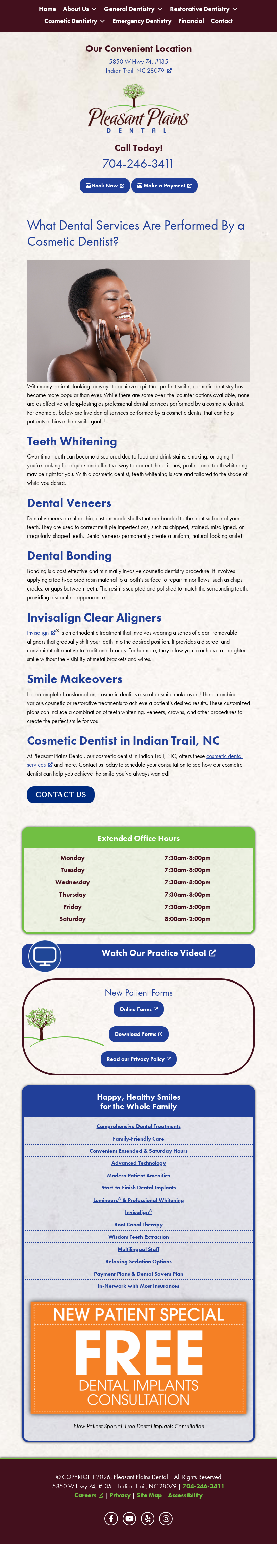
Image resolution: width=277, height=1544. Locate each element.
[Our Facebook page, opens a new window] (111, 1518)
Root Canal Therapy (138, 1224)
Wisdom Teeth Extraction (138, 1236)
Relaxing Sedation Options (138, 1261)
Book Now (104, 185)
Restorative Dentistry (200, 9)
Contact (222, 21)
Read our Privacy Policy (136, 1059)
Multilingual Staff (138, 1249)
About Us (76, 9)
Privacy (120, 1495)
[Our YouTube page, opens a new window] (129, 1518)
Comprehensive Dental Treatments (139, 1126)
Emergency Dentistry (142, 21)
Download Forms (135, 1034)
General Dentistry (129, 9)
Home (47, 9)
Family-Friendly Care (138, 1138)
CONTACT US (60, 794)
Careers (85, 1495)
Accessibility (185, 1495)
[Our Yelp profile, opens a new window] (147, 1518)
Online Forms (136, 1009)
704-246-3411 (138, 164)
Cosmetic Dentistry (70, 21)
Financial (191, 21)
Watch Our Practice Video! (154, 953)
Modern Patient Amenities (138, 1175)
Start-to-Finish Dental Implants (138, 1187)
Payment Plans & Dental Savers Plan (138, 1273)
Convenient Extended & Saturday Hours (139, 1150)
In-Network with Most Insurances (138, 1285)
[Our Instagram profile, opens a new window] (166, 1518)
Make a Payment (163, 185)
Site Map (149, 1495)
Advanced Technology (138, 1163)
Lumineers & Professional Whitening (138, 1200)
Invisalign (38, 632)
